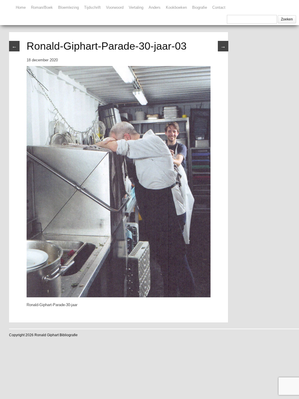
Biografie (199, 7)
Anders (155, 7)
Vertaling (136, 7)
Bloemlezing (68, 7)
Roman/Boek (42, 7)
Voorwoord (115, 7)
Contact (218, 7)
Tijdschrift (92, 7)
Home (21, 7)
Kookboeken (176, 7)
